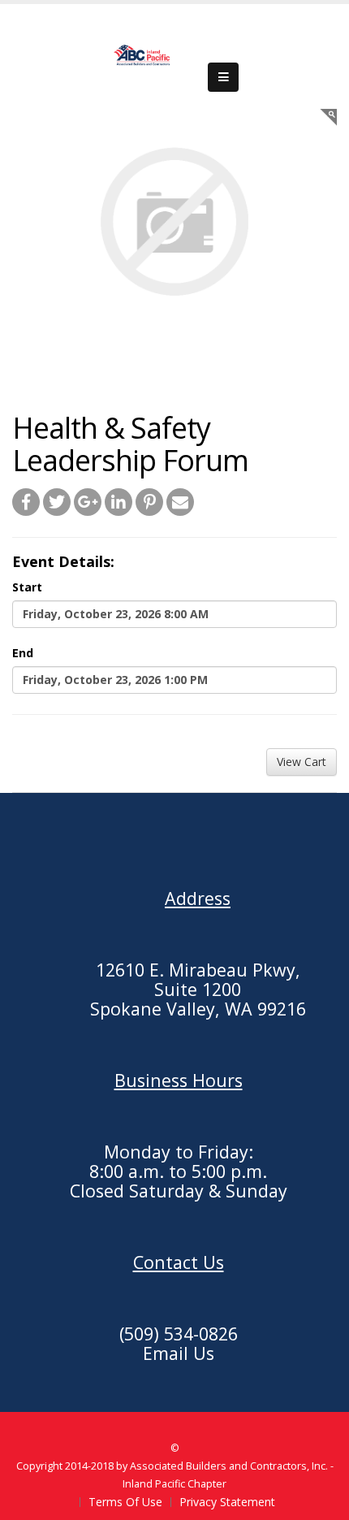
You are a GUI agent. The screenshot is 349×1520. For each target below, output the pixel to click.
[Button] (223, 77)
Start (27, 587)
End (22, 652)
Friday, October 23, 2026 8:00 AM (116, 613)
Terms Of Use (125, 1501)
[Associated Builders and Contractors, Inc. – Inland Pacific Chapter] (142, 55)
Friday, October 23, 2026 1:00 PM (115, 679)
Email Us (178, 1353)
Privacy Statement (227, 1501)
